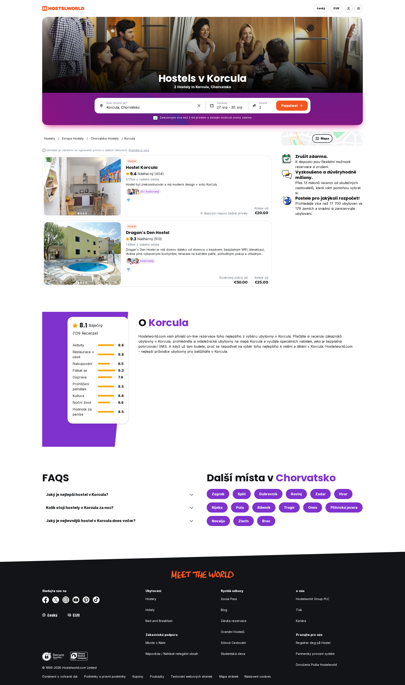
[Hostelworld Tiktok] (96, 599)
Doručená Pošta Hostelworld (316, 664)
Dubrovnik (268, 494)
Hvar (343, 494)
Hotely (150, 610)
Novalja (218, 521)
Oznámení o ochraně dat (59, 676)
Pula (240, 507)
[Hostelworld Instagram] (65, 599)
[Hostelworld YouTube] (76, 599)
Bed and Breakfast (159, 621)
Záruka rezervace (234, 621)
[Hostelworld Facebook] (45, 599)
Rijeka (217, 507)
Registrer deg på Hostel (313, 643)
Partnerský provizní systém (315, 653)
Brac (266, 521)
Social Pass (229, 599)
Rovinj (296, 494)
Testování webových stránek (191, 676)
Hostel (132, 161)
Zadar (320, 494)
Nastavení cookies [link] (257, 676)
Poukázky (157, 676)
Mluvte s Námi (155, 643)
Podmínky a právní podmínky (105, 676)
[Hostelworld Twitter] (55, 599)
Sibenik (263, 507)
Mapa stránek (229, 676)
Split (242, 494)
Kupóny (137, 676)
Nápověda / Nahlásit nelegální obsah (172, 653)
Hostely (151, 599)
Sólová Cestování (233, 643)
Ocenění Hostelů (232, 632)
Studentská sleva (233, 653)
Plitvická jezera (344, 507)
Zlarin (243, 521)
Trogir (289, 507)
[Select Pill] (348, 8)
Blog (224, 610)
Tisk (299, 610)
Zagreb (218, 494)
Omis (312, 507)
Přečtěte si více (139, 150)
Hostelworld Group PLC (312, 599)
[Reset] (199, 106)
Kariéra (301, 621)
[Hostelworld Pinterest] (86, 599)
